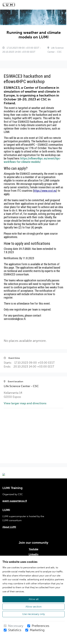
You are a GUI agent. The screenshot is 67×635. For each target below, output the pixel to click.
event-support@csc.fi (14, 500)
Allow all (34, 599)
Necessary (15, 626)
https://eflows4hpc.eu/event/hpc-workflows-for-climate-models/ (32, 160)
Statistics (14, 630)
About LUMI (9, 527)
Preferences (40, 626)
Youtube (33, 549)
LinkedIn (33, 554)
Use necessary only (33, 614)
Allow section (33, 606)
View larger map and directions (25, 403)
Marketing (37, 630)
